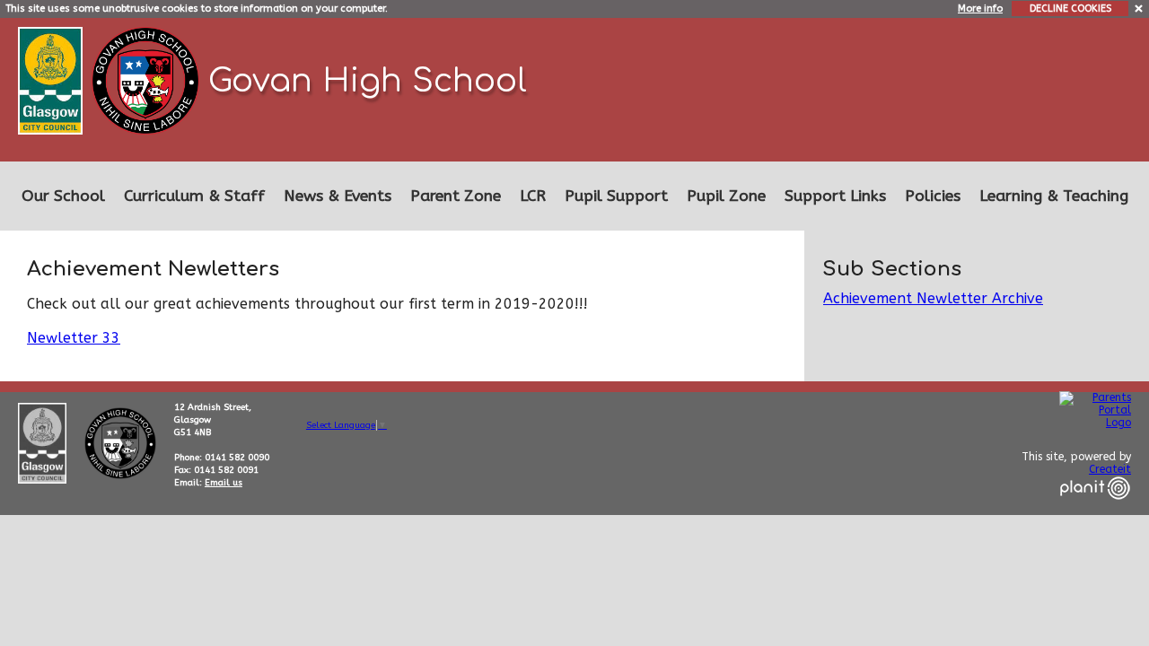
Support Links (835, 196)
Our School (63, 196)
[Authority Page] (52, 79)
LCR (533, 196)
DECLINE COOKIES (1070, 8)
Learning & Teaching (1053, 196)
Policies (932, 196)
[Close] (1139, 8)
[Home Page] (148, 79)
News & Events (337, 196)
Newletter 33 (73, 337)
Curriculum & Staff (194, 196)
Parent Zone (455, 196)
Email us (223, 482)
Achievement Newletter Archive (933, 298)
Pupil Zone (726, 196)
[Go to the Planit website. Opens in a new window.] (1095, 510)
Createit (1110, 469)
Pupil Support (616, 196)
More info (980, 8)
